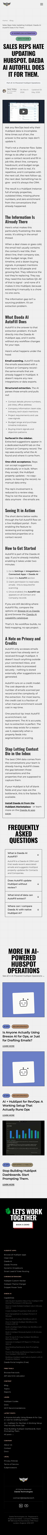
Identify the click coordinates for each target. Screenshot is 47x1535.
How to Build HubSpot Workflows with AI (21, 1319)
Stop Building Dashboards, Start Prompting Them (22, 1348)
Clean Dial (8, 1258)
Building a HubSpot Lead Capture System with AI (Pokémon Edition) (24, 1358)
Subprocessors (10, 1467)
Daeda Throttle (10, 1265)
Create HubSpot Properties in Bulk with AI (21, 1311)
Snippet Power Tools (13, 1287)
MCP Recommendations (14, 1408)
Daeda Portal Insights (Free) (16, 1362)
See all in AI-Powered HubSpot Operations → (23, 976)
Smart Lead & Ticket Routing (16, 1271)
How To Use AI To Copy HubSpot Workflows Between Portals (22, 1338)
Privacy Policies (11, 1461)
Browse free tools (11, 1372)
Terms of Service (11, 1464)
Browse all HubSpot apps (15, 1255)
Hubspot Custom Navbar (15, 1281)
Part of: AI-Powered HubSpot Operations (23, 83)
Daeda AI (8, 1261)
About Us (8, 1445)
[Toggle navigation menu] (41, 4)
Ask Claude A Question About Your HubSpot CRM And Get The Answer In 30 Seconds (24, 1302)
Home (5, 20)
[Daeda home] (7, 4)
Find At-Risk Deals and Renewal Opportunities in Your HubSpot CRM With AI (24, 1353)
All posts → (9, 1434)
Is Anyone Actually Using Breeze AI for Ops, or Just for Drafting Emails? (23, 1418)
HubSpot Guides (11, 1401)
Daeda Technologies (23, 1492)
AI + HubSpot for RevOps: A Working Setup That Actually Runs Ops (23, 1424)
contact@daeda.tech (23, 1498)
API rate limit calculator (14, 1376)
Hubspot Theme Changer (15, 1284)
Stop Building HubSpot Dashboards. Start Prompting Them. (22, 1430)
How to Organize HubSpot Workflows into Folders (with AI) (21, 1323)
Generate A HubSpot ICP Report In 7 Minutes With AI (22, 1343)
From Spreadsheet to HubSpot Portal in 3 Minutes (21, 1315)
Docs (6, 1405)
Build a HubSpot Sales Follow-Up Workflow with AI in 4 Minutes (24, 1328)
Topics (7, 1389)
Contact (7, 1448)
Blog (11, 20)
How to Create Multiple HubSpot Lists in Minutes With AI (24, 1307)
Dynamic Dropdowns (13, 1268)
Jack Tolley (12, 89)
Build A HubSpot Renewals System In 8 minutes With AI (24, 1333)
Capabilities (9, 1298)
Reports (7, 1392)
